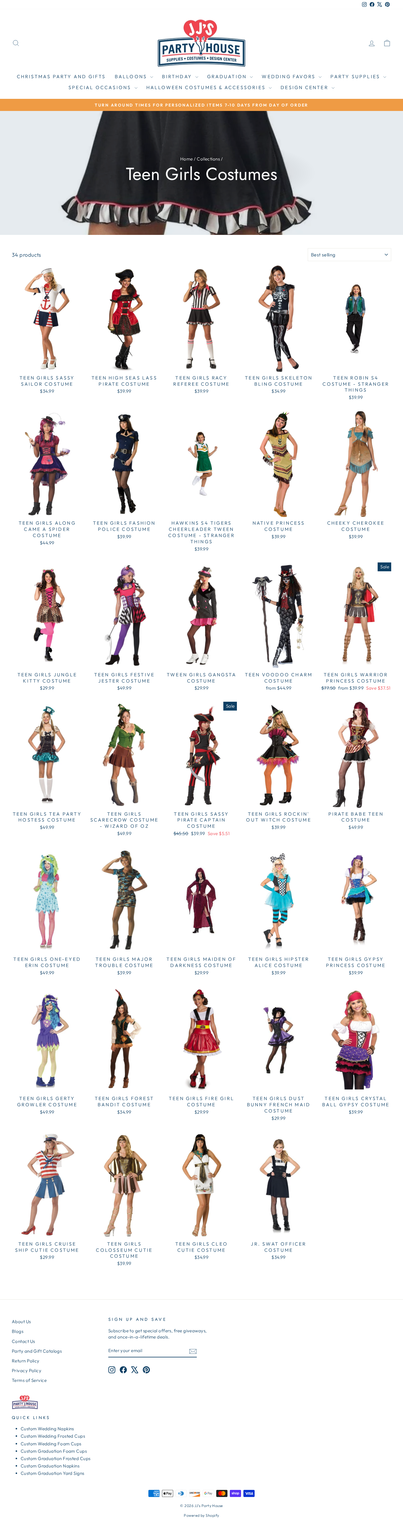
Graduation (227, 76)
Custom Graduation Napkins (50, 1466)
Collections (208, 159)
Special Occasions (100, 87)
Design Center (305, 87)
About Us (21, 1321)
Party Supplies (356, 76)
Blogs (17, 1331)
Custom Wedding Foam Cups (51, 1444)
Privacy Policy (26, 1370)
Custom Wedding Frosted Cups (53, 1436)
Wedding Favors (289, 76)
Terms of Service (29, 1380)
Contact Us (23, 1341)
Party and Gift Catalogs (37, 1351)
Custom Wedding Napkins (47, 1428)
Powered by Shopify (201, 1515)
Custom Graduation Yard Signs (52, 1473)
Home (186, 159)
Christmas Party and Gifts (61, 76)
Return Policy (26, 1361)
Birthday (178, 76)
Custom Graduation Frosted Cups (56, 1458)
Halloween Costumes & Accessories (207, 87)
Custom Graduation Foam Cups (54, 1451)
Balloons (132, 76)
